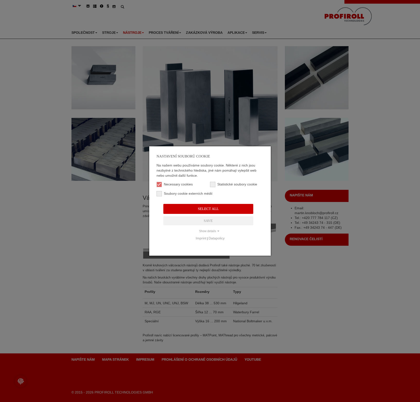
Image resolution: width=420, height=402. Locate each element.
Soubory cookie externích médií (186, 193)
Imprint (201, 238)
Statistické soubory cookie (237, 184)
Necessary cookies (178, 184)
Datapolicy (217, 238)
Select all (208, 209)
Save (208, 221)
